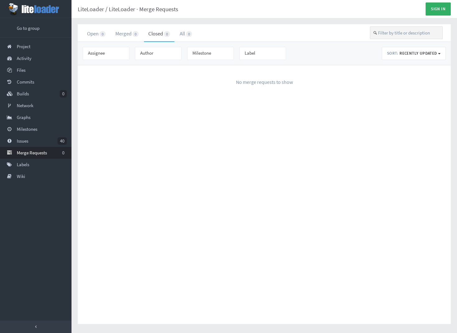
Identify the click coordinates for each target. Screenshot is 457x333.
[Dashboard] (36, 9)
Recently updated (412, 53)
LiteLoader (91, 9)
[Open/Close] (36, 327)
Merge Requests (158, 9)
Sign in (438, 8)
